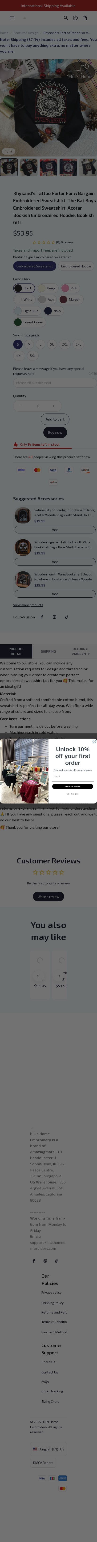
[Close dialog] (94, 741)
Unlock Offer (72, 786)
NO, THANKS (73, 794)
